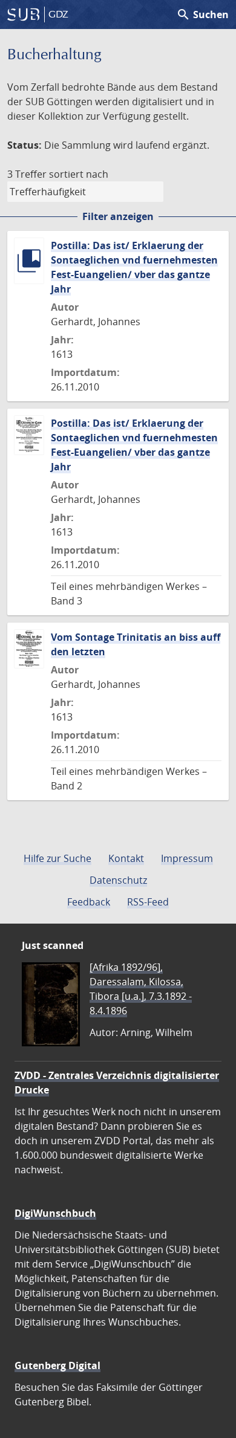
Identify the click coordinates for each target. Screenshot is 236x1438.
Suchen (202, 14)
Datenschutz (118, 880)
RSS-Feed (148, 901)
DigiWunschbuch (55, 1213)
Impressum (187, 858)
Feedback (88, 901)
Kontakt (126, 858)
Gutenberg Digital (57, 1365)
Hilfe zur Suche (57, 858)
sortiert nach (78, 174)
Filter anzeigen (118, 216)
